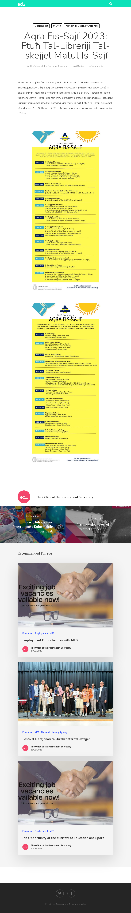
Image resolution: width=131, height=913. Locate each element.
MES (52, 633)
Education (41, 25)
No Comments (95, 65)
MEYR (57, 25)
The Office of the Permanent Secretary (49, 65)
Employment (41, 633)
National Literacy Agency (82, 25)
